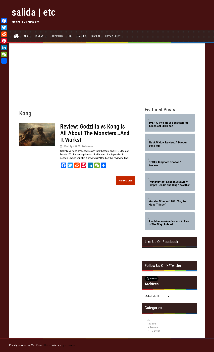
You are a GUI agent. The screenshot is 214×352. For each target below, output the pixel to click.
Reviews (39, 36)
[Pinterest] (4, 40)
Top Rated (57, 36)
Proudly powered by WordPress (25, 345)
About (27, 36)
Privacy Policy (113, 36)
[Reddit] (4, 34)
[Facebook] (4, 20)
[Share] (4, 61)
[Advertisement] (107, 78)
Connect (95, 36)
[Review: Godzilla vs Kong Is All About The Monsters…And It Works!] (37, 134)
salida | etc (34, 12)
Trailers (81, 36)
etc (70, 36)
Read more (125, 180)
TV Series (155, 330)
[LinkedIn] (4, 47)
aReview (56, 345)
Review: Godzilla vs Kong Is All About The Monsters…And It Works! (94, 133)
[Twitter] (4, 27)
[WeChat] (4, 54)
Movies (89, 146)
